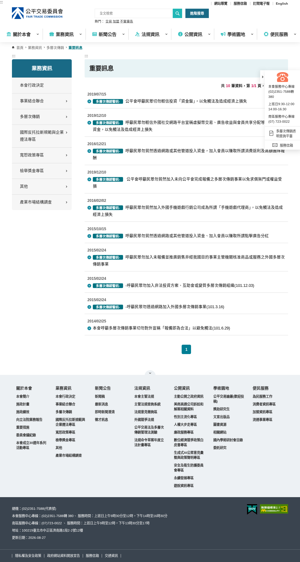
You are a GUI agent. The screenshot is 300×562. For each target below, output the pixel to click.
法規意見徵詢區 (145, 412)
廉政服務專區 (184, 432)
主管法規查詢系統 (147, 404)
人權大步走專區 (185, 424)
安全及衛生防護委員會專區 (188, 467)
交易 (108, 21)
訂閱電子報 (261, 3)
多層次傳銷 (55, 48)
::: (1, 2)
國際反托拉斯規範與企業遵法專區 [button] (42, 136)
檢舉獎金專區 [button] (32, 171)
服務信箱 (240, 3)
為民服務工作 (262, 396)
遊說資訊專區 (184, 486)
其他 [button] (24, 186)
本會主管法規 (144, 396)
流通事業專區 (262, 420)
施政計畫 (22, 404)
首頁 (19, 48)
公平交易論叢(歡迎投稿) (228, 399)
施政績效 (22, 412)
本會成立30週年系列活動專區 (31, 445)
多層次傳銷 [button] (30, 117)
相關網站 (219, 432)
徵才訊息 (101, 420)
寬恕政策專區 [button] (32, 155)
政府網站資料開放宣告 (63, 555)
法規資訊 (142, 388)
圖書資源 (219, 424)
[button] (262, 76)
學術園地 (221, 388)
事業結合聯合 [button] (32, 101)
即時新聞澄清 (105, 412)
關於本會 (24, 388)
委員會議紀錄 (26, 435)
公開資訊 (182, 388)
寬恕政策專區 (65, 432)
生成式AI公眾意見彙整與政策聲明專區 (188, 455)
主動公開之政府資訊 (188, 396)
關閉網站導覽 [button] (150, 373)
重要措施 (22, 427)
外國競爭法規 (144, 420)
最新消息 (101, 404)
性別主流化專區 (185, 417)
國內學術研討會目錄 (228, 440)
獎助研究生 (221, 409)
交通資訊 (111, 555)
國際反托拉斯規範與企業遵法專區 (70, 422)
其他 (59, 448)
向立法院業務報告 (29, 420)
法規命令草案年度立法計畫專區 (149, 442)
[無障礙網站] (274, 509)
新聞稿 (100, 396)
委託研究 (219, 448)
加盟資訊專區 (262, 412)
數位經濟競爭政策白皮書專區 (188, 442)
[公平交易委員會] (38, 13)
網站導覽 (220, 3)
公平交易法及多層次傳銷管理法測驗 (149, 429)
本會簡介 (22, 396)
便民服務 (261, 388)
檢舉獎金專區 (65, 440)
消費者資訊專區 (264, 404)
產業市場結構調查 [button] (36, 202)
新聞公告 (103, 388)
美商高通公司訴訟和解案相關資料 (188, 406)
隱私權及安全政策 (28, 555)
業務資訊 (63, 388)
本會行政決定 (32, 85)
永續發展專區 (184, 478)
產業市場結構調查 (69, 455)
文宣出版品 (221, 417)
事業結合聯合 (65, 404)
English (282, 3)
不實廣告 (126, 21)
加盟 (116, 21)
